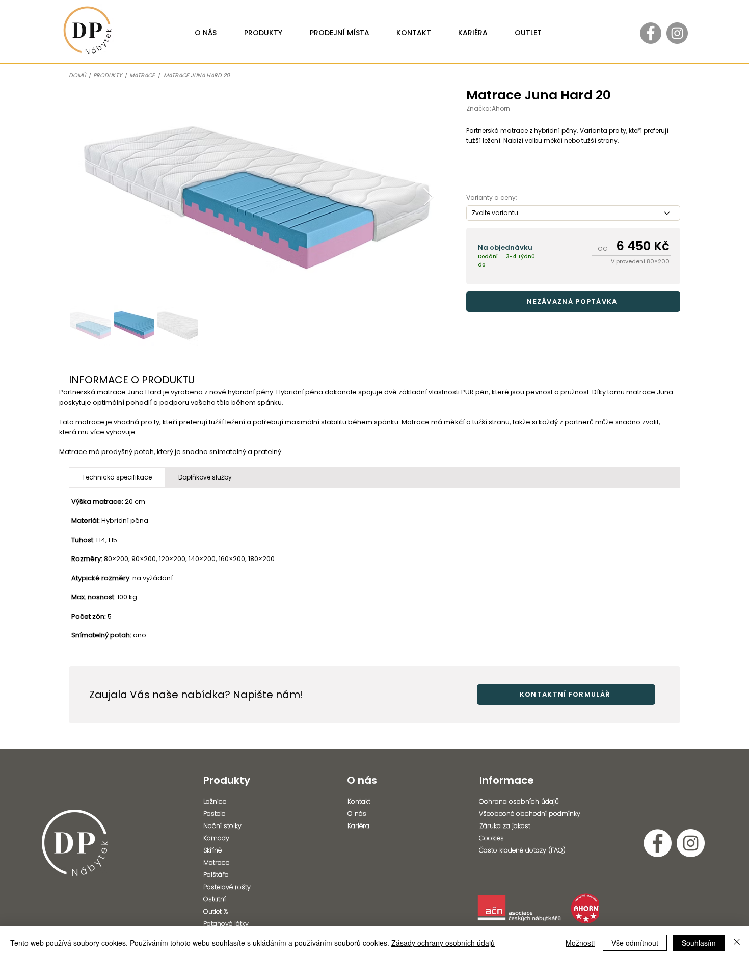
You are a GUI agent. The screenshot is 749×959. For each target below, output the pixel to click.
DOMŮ (77, 75)
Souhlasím (699, 943)
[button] (573, 301)
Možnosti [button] (580, 943)
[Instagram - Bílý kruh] (691, 843)
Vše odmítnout (634, 943)
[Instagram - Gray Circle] (677, 33)
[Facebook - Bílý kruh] (658, 843)
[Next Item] (428, 197)
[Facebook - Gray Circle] (650, 33)
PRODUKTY (107, 75)
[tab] (117, 477)
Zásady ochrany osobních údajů (443, 943)
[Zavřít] (737, 943)
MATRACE (143, 75)
